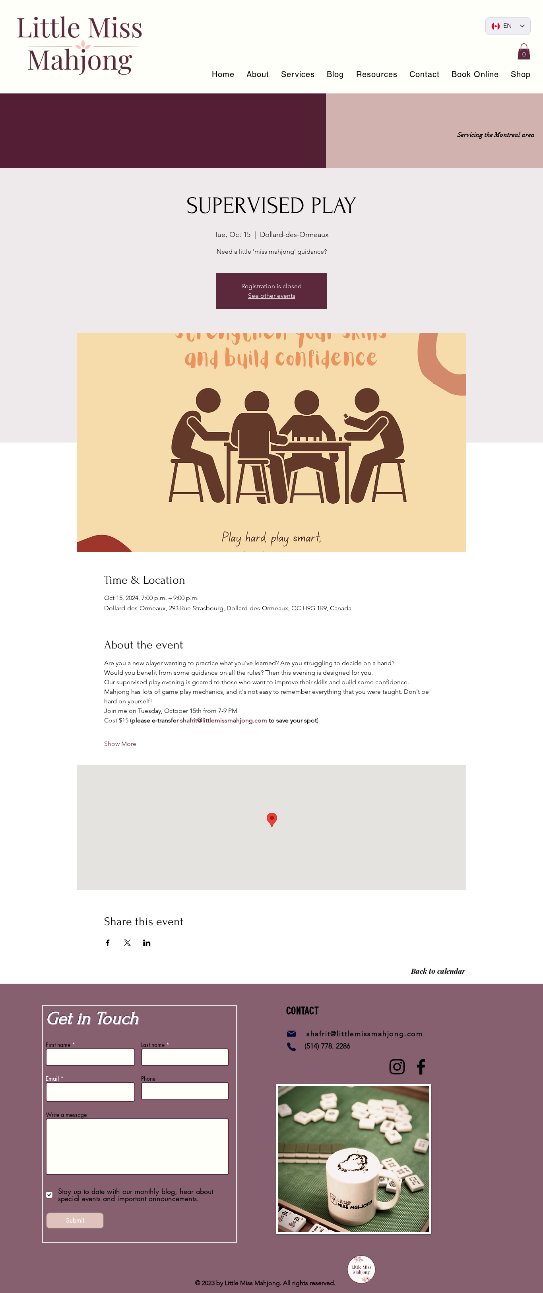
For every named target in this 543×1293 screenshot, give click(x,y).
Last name (153, 1045)
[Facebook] (421, 1066)
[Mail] (291, 1034)
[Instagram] (397, 1066)
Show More (120, 743)
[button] (524, 51)
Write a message (66, 1115)
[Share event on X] (127, 943)
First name (58, 1045)
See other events (271, 295)
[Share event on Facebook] (108, 943)
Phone (148, 1078)
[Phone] (291, 1047)
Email (52, 1078)
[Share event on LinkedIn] (147, 943)
